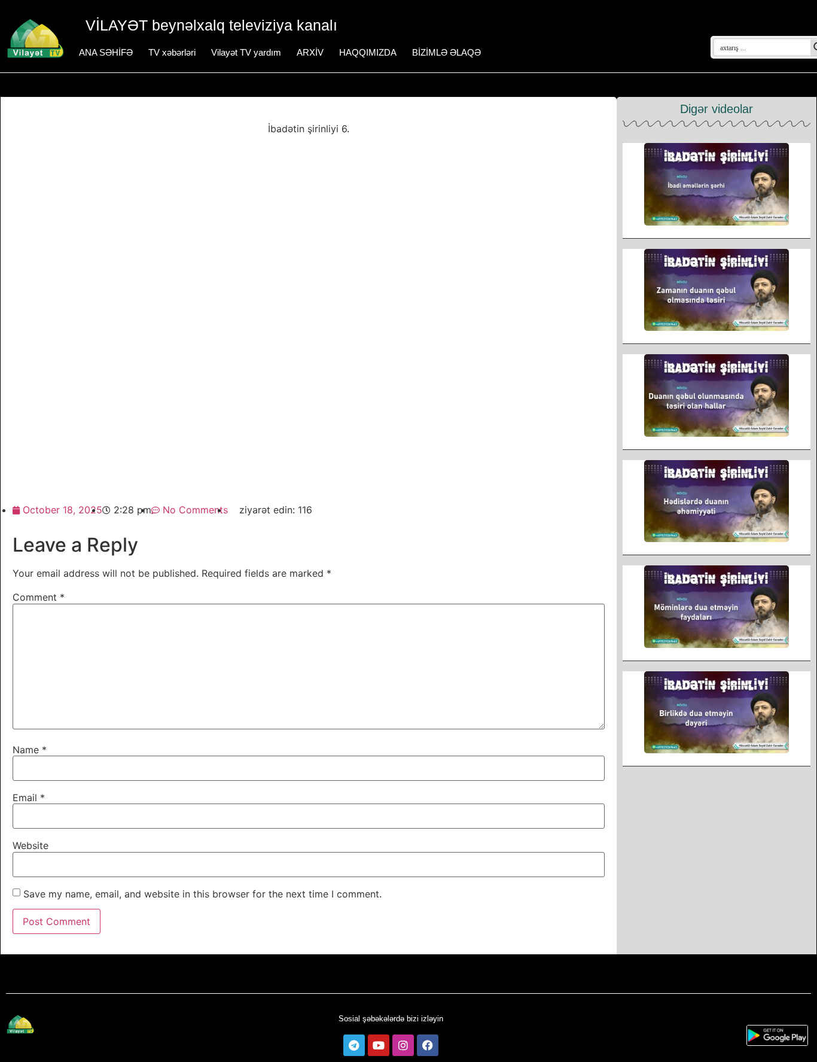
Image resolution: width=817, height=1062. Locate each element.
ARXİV (310, 52)
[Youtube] (378, 1045)
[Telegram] (354, 1045)
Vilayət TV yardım (246, 52)
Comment (39, 597)
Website (30, 845)
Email (29, 797)
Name (30, 749)
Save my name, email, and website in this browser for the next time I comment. (202, 894)
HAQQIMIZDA (368, 52)
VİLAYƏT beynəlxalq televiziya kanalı (211, 25)
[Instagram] (403, 1045)
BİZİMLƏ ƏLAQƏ (446, 52)
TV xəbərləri (172, 52)
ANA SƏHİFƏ (106, 52)
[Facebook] (427, 1045)
